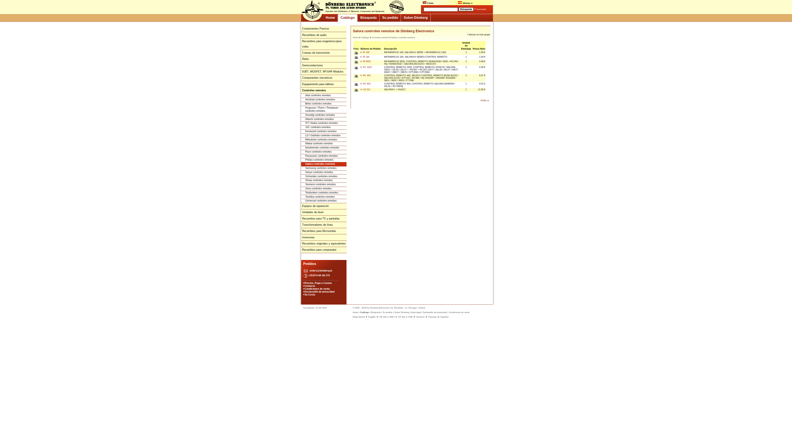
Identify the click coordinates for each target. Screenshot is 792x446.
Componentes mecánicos (317, 77)
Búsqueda (368, 17)
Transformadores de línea (317, 224)
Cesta (430, 3)
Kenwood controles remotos (321, 131)
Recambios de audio (314, 35)
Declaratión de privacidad (319, 291)
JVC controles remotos (318, 127)
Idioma (466, 3)
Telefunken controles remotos (321, 192)
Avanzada (481, 9)
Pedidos (309, 264)
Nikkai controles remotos (319, 143)
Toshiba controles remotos (320, 196)
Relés (305, 58)
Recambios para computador (319, 249)
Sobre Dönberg (416, 17)
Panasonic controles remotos (321, 155)
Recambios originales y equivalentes (324, 243)
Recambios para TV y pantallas (321, 218)
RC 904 (366, 83)
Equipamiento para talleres (318, 84)
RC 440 (366, 75)
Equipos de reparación (315, 206)
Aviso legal (416, 312)
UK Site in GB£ (387, 317)
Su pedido (390, 17)
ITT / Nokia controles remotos (321, 123)
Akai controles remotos (318, 95)
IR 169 (365, 52)
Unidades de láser (313, 212)
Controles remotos (380, 37)
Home (330, 17)
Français (432, 317)
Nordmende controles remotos (322, 147)
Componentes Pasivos (315, 28)
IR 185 (365, 57)
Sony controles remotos (318, 188)
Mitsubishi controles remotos (321, 139)
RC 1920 (367, 67)
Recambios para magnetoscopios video (322, 44)
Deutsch (420, 317)
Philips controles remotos (319, 159)
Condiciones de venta (317, 288)
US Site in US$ (405, 317)
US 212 (366, 89)
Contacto (309, 286)
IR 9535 (366, 61)
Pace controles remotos (318, 151)
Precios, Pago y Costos (318, 283)
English (371, 317)
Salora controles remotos (320, 164)
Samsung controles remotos (321, 168)
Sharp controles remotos (319, 180)
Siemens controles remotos (320, 184)
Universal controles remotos (321, 200)
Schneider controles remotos (321, 176)
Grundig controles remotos (320, 115)
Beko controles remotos (318, 103)
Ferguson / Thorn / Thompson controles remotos (321, 109)
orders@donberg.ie (321, 270)
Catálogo (348, 17)
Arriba (484, 100)
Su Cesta (309, 294)
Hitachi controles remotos (319, 119)
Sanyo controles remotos (319, 172)
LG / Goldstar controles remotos (323, 135)
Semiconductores (312, 65)
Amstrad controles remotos (320, 99)
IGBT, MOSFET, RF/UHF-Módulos (322, 71)
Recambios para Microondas (319, 230)
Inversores (308, 237)
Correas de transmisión (316, 52)
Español (444, 317)
